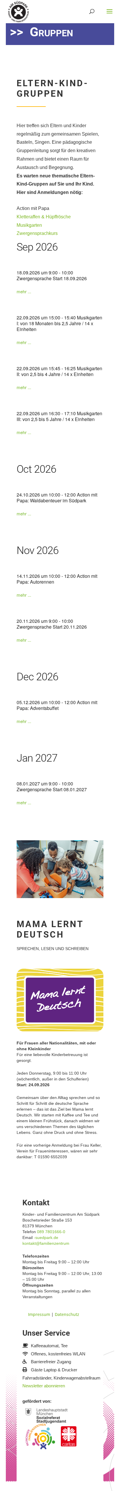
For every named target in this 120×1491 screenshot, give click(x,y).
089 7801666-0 (51, 1231)
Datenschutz (67, 1314)
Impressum (39, 1314)
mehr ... (24, 291)
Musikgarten (29, 225)
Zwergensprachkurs (37, 233)
